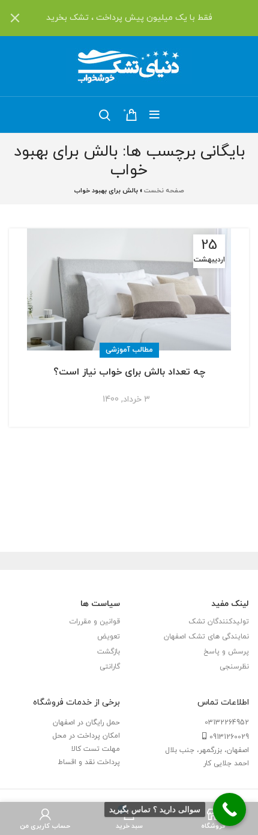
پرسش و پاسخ (226, 651)
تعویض (108, 636)
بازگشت (108, 651)
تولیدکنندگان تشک (218, 621)
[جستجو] (104, 115)
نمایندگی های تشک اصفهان (206, 636)
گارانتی (110, 666)
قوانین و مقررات (94, 621)
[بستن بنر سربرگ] (15, 18)
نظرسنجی (234, 666)
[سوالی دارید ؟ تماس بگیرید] (229, 809)
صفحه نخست (164, 190)
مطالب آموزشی (129, 350)
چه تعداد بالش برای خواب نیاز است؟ (129, 372)
